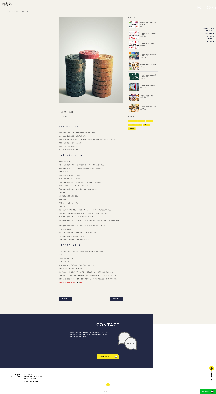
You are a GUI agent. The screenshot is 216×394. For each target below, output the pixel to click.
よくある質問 (208, 41)
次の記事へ (116, 298)
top (9, 11)
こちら (78, 282)
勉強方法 (132, 128)
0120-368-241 (32, 381)
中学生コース (208, 33)
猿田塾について (207, 28)
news (149, 121)
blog (210, 39)
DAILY (142, 121)
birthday (133, 121)
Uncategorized (135, 124)
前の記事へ (65, 298)
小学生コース (208, 31)
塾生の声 (209, 36)
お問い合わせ (206, 391)
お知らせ (146, 124)
